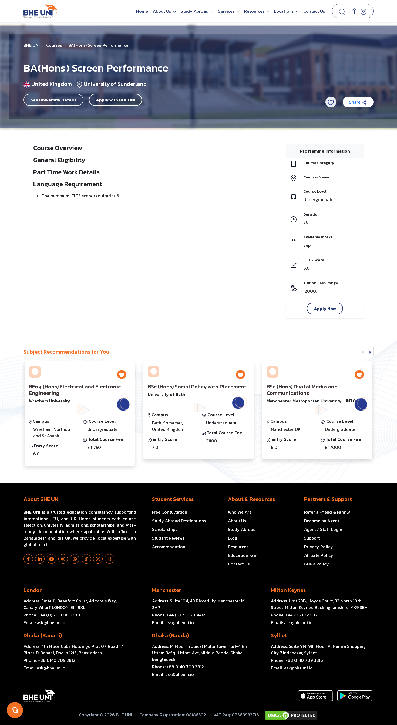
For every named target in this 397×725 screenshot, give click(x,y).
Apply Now (325, 308)
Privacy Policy (318, 546)
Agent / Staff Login (323, 529)
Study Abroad (195, 11)
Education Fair (242, 555)
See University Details (53, 100)
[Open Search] (342, 11)
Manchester (166, 590)
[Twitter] (98, 559)
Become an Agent (321, 520)
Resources (238, 546)
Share (355, 102)
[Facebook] (28, 559)
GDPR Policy (316, 564)
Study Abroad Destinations (179, 520)
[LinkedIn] (40, 559)
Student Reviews (168, 538)
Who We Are (240, 512)
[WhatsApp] (74, 559)
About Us (162, 11)
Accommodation (168, 546)
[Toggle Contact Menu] (15, 710)
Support (312, 538)
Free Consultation (169, 512)
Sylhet (279, 635)
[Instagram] (63, 559)
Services (226, 11)
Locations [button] (284, 11)
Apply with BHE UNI (115, 100)
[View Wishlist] (352, 11)
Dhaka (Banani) (42, 635)
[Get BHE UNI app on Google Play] (354, 695)
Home (142, 11)
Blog (232, 538)
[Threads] (109, 559)
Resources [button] (254, 11)
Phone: (51, 615)
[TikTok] (86, 559)
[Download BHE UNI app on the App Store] (315, 695)
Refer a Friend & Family (327, 512)
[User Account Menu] (363, 11)
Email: (44, 622)
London (33, 590)
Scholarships (164, 529)
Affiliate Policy (318, 555)
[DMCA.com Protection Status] (291, 715)
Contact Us (314, 11)
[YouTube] (51, 559)
